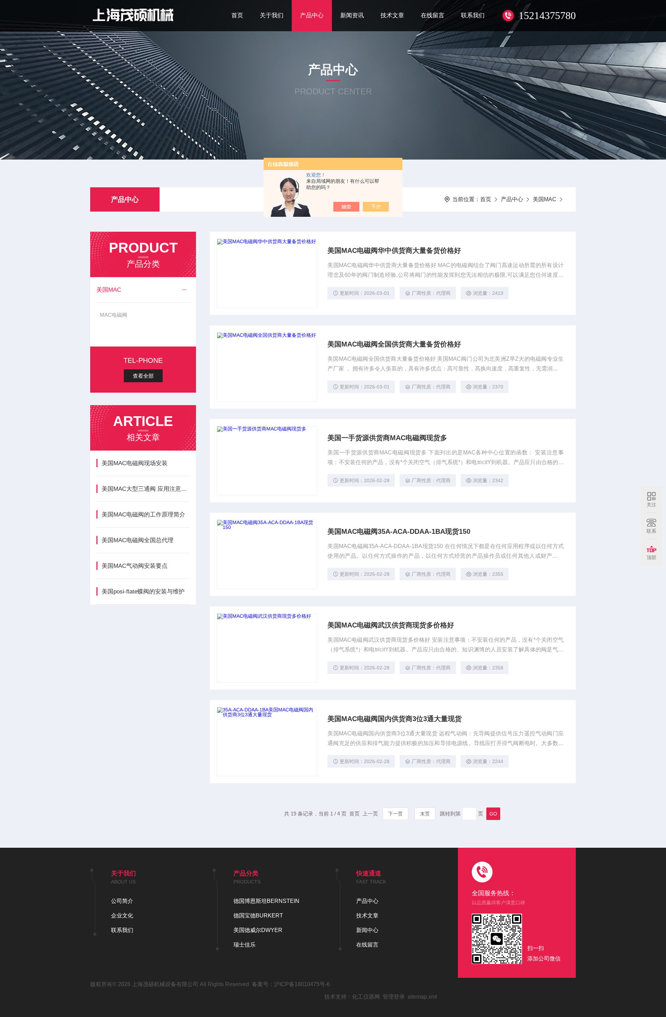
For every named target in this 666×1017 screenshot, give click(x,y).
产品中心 (312, 15)
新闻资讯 (352, 15)
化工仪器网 (366, 997)
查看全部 (143, 376)
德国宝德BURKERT (258, 915)
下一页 (395, 814)
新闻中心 (367, 930)
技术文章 (392, 15)
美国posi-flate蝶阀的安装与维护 (143, 591)
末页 (425, 814)
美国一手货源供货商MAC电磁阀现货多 (387, 438)
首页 (237, 15)
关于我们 (271, 15)
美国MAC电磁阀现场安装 (135, 463)
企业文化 (122, 915)
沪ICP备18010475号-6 (302, 984)
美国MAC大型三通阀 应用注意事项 (145, 489)
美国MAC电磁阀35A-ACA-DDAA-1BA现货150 (398, 531)
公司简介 (122, 901)
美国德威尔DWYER (257, 930)
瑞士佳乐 (244, 945)
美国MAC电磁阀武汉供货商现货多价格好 (390, 625)
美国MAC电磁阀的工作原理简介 (143, 514)
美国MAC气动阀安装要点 (135, 566)
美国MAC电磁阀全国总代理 (137, 540)
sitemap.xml (422, 997)
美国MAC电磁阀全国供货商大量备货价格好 (394, 344)
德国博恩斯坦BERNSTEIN (266, 901)
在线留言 (432, 15)
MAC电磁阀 (113, 315)
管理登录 (394, 997)
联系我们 (473, 15)
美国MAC (544, 199)
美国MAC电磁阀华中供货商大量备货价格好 (394, 250)
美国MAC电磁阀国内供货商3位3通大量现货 (394, 719)
